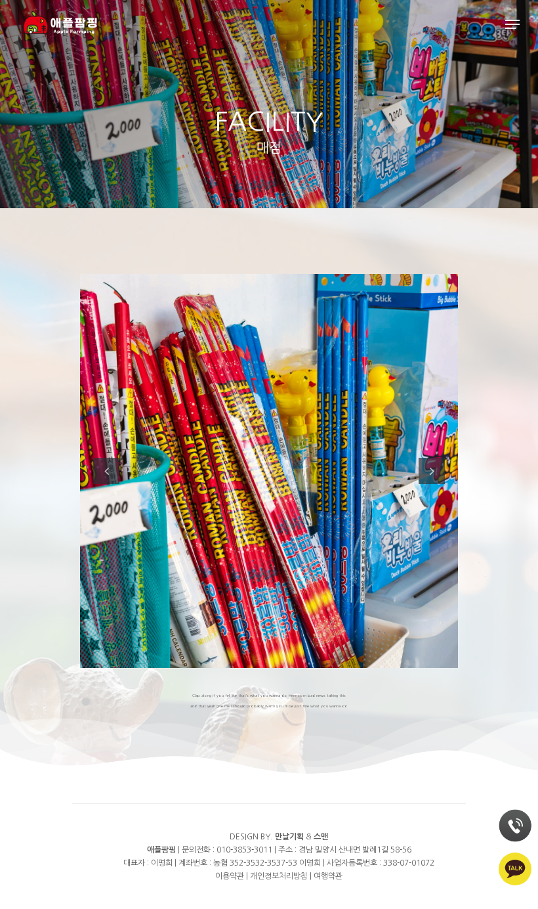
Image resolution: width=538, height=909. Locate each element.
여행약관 (328, 876)
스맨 (321, 837)
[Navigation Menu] (512, 24)
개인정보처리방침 (279, 876)
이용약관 (229, 876)
